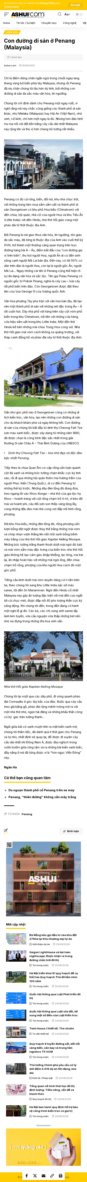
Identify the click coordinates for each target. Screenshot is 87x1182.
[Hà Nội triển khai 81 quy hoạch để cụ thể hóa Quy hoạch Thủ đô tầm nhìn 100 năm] (16, 977)
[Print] (60, 1175)
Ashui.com (10, 65)
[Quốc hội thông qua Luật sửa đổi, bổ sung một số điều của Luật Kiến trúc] (16, 1015)
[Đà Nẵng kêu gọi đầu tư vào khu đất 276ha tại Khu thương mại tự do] (16, 938)
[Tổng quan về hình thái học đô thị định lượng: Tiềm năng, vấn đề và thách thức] (16, 1089)
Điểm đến (12, 32)
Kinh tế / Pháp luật (42, 1078)
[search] (59, 14)
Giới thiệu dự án (41, 944)
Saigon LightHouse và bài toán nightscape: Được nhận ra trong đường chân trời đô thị (50, 956)
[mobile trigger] (7, 14)
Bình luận (73, 831)
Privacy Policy (47, 3)
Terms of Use (11, 6)
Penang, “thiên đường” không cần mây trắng (42, 797)
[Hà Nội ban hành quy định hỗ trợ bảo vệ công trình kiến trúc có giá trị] (16, 1111)
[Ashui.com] (28, 14)
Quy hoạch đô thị (41, 1099)
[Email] (43, 1175)
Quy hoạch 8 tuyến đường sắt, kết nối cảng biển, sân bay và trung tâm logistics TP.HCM (54, 1047)
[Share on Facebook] (26, 1175)
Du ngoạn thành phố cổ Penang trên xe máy (41, 790)
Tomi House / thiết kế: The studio (51, 1028)
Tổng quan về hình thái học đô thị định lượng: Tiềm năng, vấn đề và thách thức (52, 1089)
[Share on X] (35, 1175)
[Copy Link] (52, 1175)
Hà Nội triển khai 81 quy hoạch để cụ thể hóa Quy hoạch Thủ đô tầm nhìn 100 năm (53, 977)
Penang (27, 814)
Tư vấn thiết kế (40, 1033)
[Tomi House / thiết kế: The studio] (16, 1032)
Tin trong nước (40, 965)
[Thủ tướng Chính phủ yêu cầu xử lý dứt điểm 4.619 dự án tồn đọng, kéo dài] (16, 1068)
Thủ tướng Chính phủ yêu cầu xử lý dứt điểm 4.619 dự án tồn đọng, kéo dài (52, 1068)
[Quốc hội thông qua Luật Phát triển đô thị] (16, 998)
